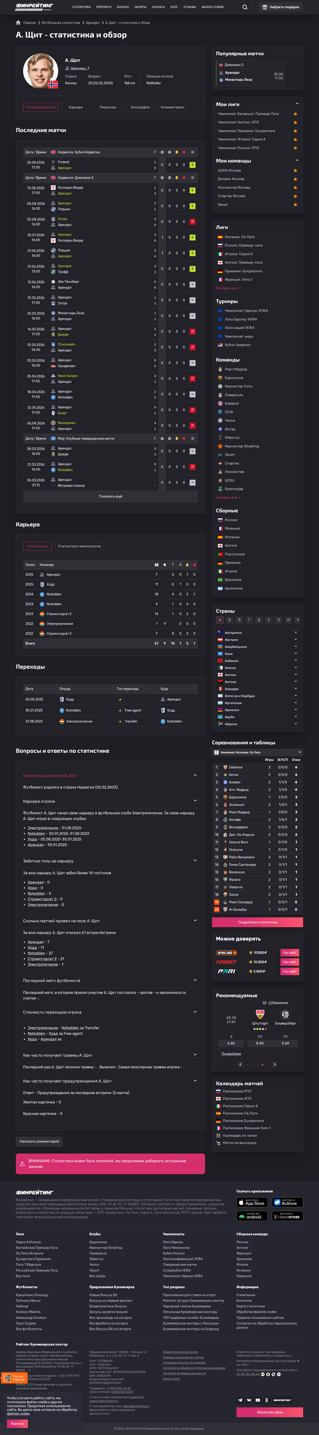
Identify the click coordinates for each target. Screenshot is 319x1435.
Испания (232, 537)
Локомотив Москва (234, 187)
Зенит (223, 205)
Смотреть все (226, 288)
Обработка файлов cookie (256, 1312)
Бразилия (231, 580)
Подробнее (257, 1054)
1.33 (228, 1043)
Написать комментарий (39, 1141)
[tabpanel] (257, 1028)
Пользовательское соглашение (184, 1362)
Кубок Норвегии (87, 152)
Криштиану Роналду (32, 1295)
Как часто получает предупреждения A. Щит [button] (67, 1080)
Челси (230, 420)
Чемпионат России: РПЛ (238, 148)
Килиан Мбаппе (28, 1312)
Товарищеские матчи (180, 1265)
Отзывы (190, 7)
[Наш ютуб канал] (257, 1400)
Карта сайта (171, 1378)
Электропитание (43, 828)
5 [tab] (267, 1064)
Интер (230, 429)
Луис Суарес (26, 1323)
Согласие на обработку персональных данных (267, 1325)
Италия (229, 571)
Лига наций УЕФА (237, 328)
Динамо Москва (231, 179)
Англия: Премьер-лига (241, 262)
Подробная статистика (257, 922)
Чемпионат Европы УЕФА (244, 311)
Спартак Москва (231, 196)
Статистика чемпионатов (79, 546)
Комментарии (172, 107)
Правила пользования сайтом (260, 1318)
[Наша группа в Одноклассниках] (266, 1400)
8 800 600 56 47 (122, 1392)
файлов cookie (18, 1414)
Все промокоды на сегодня (110, 1318)
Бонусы (123, 7)
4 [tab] (262, 1064)
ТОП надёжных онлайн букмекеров (191, 1318)
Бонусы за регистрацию (108, 1312)
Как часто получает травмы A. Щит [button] (57, 1055)
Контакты (244, 1301)
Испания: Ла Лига (240, 237)
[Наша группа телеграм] (240, 1400)
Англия (228, 545)
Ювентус (232, 437)
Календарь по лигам (240, 1135)
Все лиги (23, 1276)
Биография (140, 107)
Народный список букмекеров (187, 1306)
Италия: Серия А (236, 254)
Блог (174, 7)
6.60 (257, 1043)
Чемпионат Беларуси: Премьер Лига (248, 114)
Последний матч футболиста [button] (51, 980)
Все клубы (97, 1276)
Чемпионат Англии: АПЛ (238, 122)
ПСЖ (229, 412)
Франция (230, 528)
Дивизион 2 (84, 178)
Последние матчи (40, 107)
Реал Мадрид (236, 369)
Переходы (108, 107)
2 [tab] (253, 1064)
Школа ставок (213, 7)
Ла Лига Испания (29, 1253)
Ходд (32, 839)
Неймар (22, 1306)
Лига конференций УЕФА (183, 1259)
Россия (228, 520)
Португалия (232, 554)
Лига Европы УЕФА (238, 319)
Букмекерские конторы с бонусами (191, 1323)
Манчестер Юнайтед (242, 446)
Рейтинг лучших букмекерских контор (193, 1301)
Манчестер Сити (238, 386)
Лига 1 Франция (28, 1265)
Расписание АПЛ (235, 1098)
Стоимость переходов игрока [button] (52, 1011)
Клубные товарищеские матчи (90, 439)
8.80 (287, 1043)
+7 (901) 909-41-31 (118, 1388)
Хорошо (17, 1423)
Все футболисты (29, 1329)
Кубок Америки (235, 345)
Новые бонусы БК (103, 1295)
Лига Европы (173, 1242)
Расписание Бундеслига (241, 1121)
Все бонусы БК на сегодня (110, 1329)
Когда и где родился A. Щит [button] (50, 775)
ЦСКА (229, 480)
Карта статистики (251, 1306)
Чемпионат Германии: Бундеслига (246, 131)
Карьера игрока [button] (39, 801)
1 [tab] (248, 1064)
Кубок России (174, 1253)
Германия (230, 563)
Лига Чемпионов (176, 1248)
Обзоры (140, 7)
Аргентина (231, 588)
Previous (240, 1064)
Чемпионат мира (236, 336)
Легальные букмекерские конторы (190, 1312)
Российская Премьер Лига (37, 1271)
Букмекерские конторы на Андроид (191, 1329)
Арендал (36, 845)
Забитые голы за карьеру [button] (48, 860)
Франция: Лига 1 (236, 279)
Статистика (81, 7)
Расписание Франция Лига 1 (244, 1128)
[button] (257, 632)
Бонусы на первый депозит (110, 1301)
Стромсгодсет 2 (42, 899)
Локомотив (234, 472)
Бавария (232, 403)
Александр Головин (31, 1318)
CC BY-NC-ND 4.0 (248, 1374)
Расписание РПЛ (235, 1091)
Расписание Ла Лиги (238, 1113)
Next (275, 1064)
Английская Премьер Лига (37, 1248)
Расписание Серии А (238, 1106)
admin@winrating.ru (136, 1406)
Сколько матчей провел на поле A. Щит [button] (61, 920)
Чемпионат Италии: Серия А (242, 139)
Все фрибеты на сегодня (108, 1323)
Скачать (158, 7)
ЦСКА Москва (229, 170)
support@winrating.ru (103, 1401)
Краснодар (234, 489)
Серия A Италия (28, 1242)
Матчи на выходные (239, 1143)
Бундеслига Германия (33, 1259)
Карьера (76, 107)
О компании (246, 1295)
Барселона (234, 378)
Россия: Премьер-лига (241, 245)
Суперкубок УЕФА (177, 1271)
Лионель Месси (28, 1301)
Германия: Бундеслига (241, 271)
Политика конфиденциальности (184, 1373)
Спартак (232, 463)
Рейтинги (103, 7)
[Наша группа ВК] (248, 1400)
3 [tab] (257, 1064)
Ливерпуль (234, 395)
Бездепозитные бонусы (108, 1306)
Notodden (36, 833)
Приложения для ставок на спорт (189, 1295)
